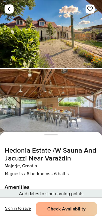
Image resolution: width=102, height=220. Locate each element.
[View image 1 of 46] (51, 34)
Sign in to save (18, 208)
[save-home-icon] (90, 9)
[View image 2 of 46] (51, 103)
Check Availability (66, 209)
